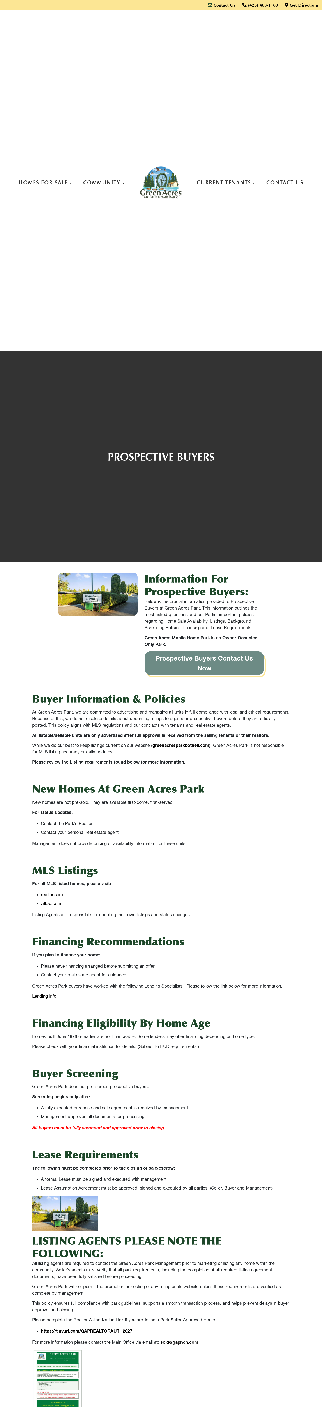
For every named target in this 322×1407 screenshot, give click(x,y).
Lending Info (44, 996)
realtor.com (52, 894)
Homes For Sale (43, 182)
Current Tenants (224, 182)
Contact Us (223, 5)
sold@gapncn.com (179, 1342)
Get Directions (303, 5)
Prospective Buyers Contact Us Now (204, 663)
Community (101, 182)
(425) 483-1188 (262, 5)
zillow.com (51, 903)
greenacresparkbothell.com (180, 745)
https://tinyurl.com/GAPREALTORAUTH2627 (86, 1331)
